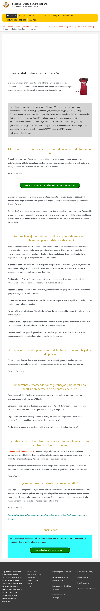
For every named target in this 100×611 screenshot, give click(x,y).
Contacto (30, 583)
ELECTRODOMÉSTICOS (16, 20)
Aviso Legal (31, 577)
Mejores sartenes (82, 577)
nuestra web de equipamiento (22, 451)
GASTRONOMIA (68, 16)
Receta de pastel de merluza (61, 572)
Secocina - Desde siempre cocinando (30, 3)
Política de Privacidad (34, 574)
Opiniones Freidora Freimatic (86, 589)
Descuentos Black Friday (85, 572)
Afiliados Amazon (33, 580)
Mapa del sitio (32, 572)
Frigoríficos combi (83, 583)
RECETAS (22, 16)
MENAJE (10, 16)
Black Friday (33, 20)
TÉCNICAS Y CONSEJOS (49, 16)
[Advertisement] (50, 53)
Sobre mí (30, 586)
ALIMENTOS (33, 16)
